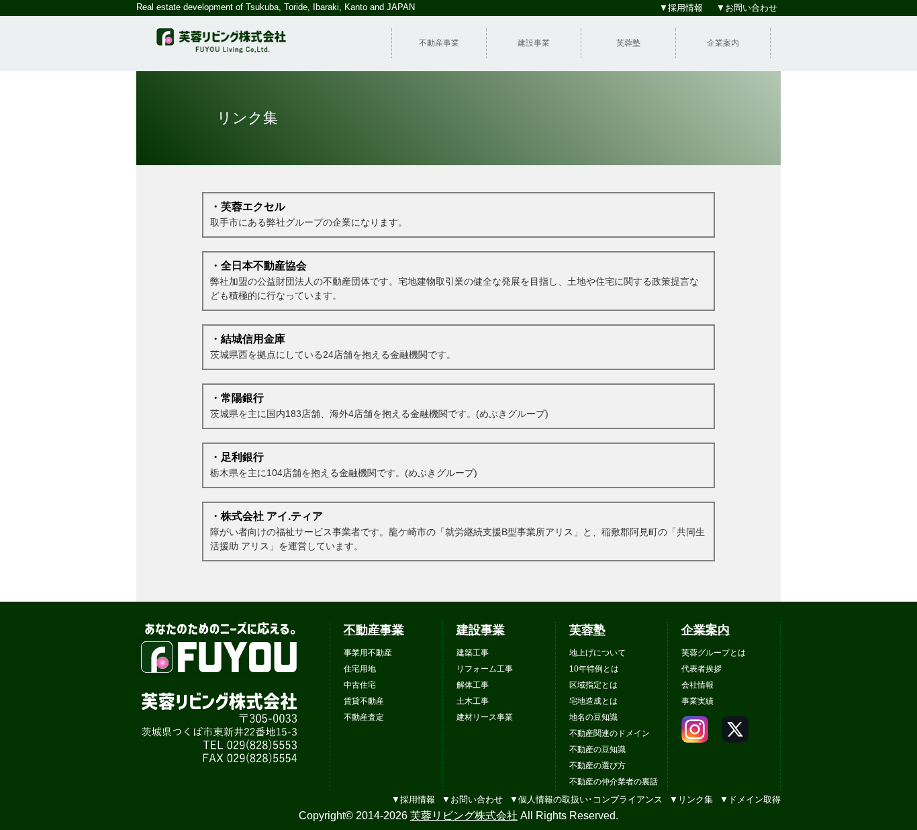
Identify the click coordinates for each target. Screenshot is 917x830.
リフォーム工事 (484, 669)
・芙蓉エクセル (247, 206)
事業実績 (697, 701)
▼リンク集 (691, 799)
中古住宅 (360, 685)
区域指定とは (593, 685)
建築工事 (472, 652)
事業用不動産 (368, 652)
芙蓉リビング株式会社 (464, 815)
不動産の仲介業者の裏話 (613, 781)
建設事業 (534, 43)
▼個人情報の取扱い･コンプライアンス (586, 799)
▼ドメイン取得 (750, 799)
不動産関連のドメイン (609, 733)
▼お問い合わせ (472, 799)
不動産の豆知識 (597, 749)
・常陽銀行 (237, 398)
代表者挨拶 (701, 669)
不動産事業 (439, 43)
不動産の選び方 (597, 765)
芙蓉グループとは (713, 652)
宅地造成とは (593, 701)
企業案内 (723, 43)
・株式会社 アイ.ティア (266, 516)
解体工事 (472, 685)
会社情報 (697, 685)
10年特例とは (594, 669)
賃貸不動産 (364, 701)
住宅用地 (360, 669)
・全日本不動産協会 (258, 265)
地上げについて (597, 652)
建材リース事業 (484, 717)
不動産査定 (364, 717)
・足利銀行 (237, 457)
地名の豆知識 (593, 717)
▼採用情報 (413, 799)
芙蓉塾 (628, 43)
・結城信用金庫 (247, 338)
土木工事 (472, 701)
